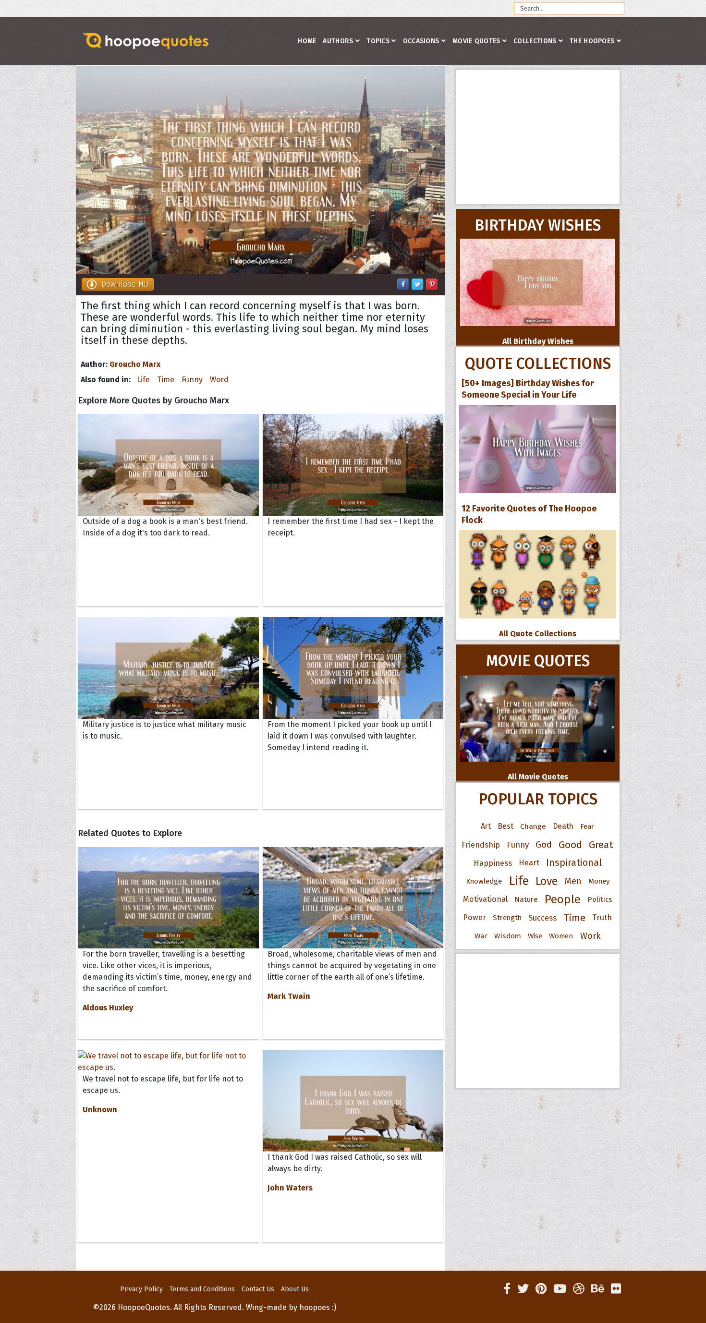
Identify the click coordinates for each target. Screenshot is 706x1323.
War (481, 936)
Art (486, 826)
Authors (338, 41)
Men (573, 881)
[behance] (597, 1289)
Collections (534, 41)
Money (598, 881)
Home (307, 41)
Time (165, 379)
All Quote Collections (537, 633)
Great (601, 844)
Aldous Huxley (108, 1007)
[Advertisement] (538, 137)
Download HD (124, 284)
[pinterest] (541, 1289)
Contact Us (258, 1289)
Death (563, 826)
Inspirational (574, 862)
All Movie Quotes (538, 776)
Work (590, 936)
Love (547, 881)
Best (505, 826)
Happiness (493, 863)
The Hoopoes (592, 41)
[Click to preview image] (260, 170)
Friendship (481, 845)
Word (219, 379)
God (544, 844)
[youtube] (559, 1289)
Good (570, 844)
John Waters (290, 1187)
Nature (526, 899)
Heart (529, 862)
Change (533, 826)
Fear (587, 826)
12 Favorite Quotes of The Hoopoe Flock (529, 514)
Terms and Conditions (202, 1289)
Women (561, 936)
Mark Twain (289, 996)
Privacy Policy (141, 1289)
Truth (602, 917)
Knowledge (484, 881)
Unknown (100, 1109)
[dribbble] (578, 1289)
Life (143, 379)
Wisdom (507, 936)
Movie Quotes (476, 41)
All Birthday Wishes (537, 341)
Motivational (485, 899)
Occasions (421, 41)
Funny (192, 379)
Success (542, 917)
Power (474, 917)
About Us (295, 1289)
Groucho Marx (135, 364)
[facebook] (507, 1289)
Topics (378, 41)
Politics (599, 899)
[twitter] (523, 1289)
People (563, 899)
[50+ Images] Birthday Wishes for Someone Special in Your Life (528, 389)
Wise (535, 936)
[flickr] (616, 1289)
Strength (507, 917)
